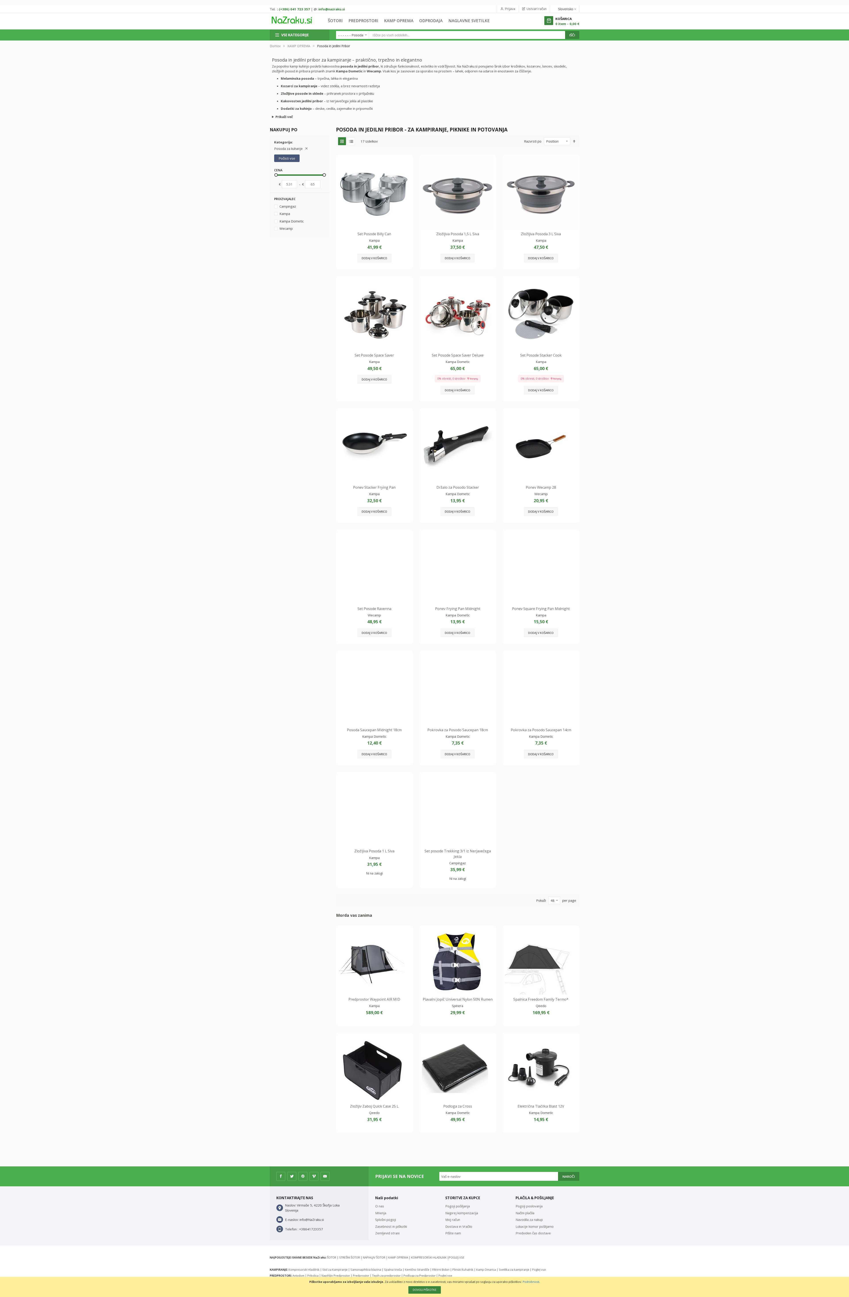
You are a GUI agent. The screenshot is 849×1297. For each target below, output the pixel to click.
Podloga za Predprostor (419, 1276)
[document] (424, 1287)
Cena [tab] (278, 170)
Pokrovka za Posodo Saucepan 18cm (457, 730)
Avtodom (298, 1276)
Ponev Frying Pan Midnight (457, 608)
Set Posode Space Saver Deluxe (458, 355)
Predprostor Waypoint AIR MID (374, 999)
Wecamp (286, 228)
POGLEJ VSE (456, 1257)
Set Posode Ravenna (374, 608)
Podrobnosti (531, 1282)
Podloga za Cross (457, 1106)
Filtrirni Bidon (440, 1270)
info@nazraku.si (331, 9)
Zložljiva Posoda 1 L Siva (374, 851)
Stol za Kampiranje (335, 1270)
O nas (379, 1206)
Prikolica (313, 1276)
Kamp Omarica (486, 1270)
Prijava (510, 8)
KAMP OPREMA (298, 46)
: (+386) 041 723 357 (293, 9)
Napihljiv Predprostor (335, 1276)
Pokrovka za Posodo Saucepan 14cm (541, 730)
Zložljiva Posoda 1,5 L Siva (457, 234)
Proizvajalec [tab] (285, 199)
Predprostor (361, 1276)
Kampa (284, 213)
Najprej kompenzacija (461, 1213)
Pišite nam (453, 1233)
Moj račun (452, 1219)
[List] (351, 141)
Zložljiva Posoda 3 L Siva (541, 234)
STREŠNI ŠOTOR (349, 1257)
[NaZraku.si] (292, 20)
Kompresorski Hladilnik (304, 1270)
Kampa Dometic (291, 221)
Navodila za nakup (529, 1219)
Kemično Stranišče (417, 1270)
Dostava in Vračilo (458, 1226)
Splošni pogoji (385, 1219)
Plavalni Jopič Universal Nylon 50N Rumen (458, 999)
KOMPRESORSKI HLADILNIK (429, 1257)
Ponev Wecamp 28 (541, 487)
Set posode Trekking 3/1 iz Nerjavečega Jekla (457, 854)
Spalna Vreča (393, 1270)
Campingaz (287, 206)
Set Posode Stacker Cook (541, 355)
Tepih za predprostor (386, 1276)
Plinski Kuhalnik (462, 1270)
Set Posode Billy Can (374, 234)
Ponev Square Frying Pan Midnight (541, 608)
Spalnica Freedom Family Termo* (540, 999)
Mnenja (380, 1213)
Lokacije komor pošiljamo (535, 1226)
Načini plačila (525, 1213)
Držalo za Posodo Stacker (457, 487)
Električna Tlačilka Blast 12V (541, 1106)
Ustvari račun (536, 8)
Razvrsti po (532, 141)
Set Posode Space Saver (374, 355)
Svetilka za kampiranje (514, 1270)
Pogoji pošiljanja (457, 1206)
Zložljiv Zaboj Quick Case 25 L (374, 1106)
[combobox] (467, 35)
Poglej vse (539, 1270)
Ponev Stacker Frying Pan (374, 487)
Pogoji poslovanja (529, 1206)
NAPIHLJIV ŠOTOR (374, 1257)
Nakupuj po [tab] (283, 130)
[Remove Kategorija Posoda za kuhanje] (306, 148)
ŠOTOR (331, 1257)
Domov (275, 46)
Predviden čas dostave (533, 1233)
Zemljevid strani (387, 1233)
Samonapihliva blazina (365, 1270)
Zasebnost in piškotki (391, 1226)
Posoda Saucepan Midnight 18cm (374, 730)
